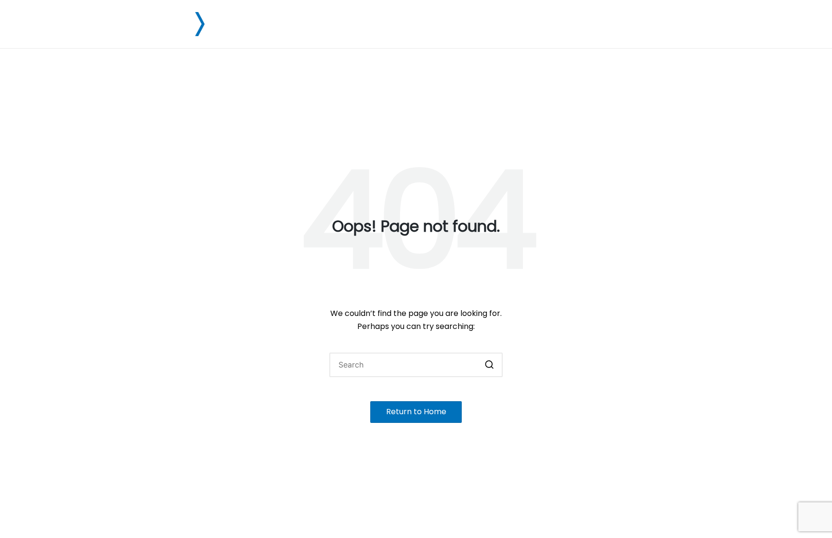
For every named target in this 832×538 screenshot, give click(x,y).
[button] (489, 365)
